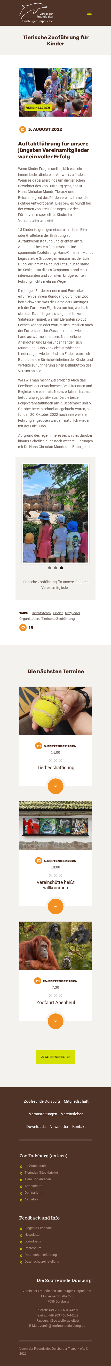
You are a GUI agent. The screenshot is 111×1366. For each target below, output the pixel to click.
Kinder (58, 613)
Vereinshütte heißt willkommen (56, 885)
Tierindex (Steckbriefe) (41, 1172)
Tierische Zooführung (58, 619)
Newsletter (33, 1235)
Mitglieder (72, 613)
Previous (30, 513)
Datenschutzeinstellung (42, 1261)
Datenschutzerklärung (41, 1255)
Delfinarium (33, 1192)
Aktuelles (31, 1199)
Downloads (33, 1241)
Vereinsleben (38, 108)
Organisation (29, 619)
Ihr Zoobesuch (35, 1166)
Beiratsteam (41, 613)
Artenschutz (33, 1186)
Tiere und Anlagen (38, 1179)
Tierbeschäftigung (55, 767)
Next (80, 513)
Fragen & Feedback (39, 1228)
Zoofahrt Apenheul (55, 1002)
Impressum (33, 1248)
